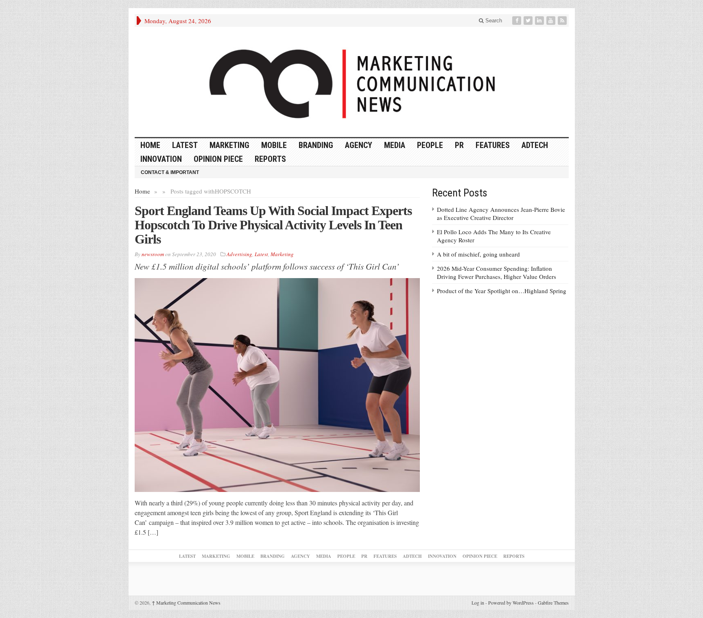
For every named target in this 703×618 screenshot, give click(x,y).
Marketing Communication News (186, 602)
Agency (358, 145)
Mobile (274, 145)
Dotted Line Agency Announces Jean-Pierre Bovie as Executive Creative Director (501, 213)
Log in (478, 602)
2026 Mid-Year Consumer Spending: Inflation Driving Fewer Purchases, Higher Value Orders (496, 272)
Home (142, 191)
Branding (316, 145)
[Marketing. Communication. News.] (352, 82)
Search (493, 20)
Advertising (239, 254)
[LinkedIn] (540, 20)
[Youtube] (551, 20)
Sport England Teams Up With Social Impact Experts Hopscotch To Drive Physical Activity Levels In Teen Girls (273, 224)
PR (459, 145)
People (430, 145)
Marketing (229, 145)
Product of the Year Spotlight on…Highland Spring (501, 291)
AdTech (535, 145)
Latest (185, 145)
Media (394, 145)
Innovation (161, 159)
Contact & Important (170, 172)
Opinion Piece (218, 159)
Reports (270, 159)
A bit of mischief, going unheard (478, 254)
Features (493, 145)
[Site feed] (563, 20)
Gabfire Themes (553, 602)
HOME (150, 145)
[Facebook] (517, 20)
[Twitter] (529, 20)
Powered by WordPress (511, 602)
